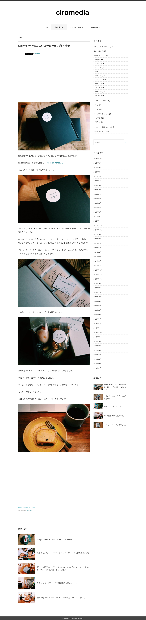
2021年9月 (97, 234)
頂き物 (97, 59)
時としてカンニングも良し (113, 406)
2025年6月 (97, 163)
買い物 (97, 95)
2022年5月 (97, 203)
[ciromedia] (73, 7)
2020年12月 (98, 270)
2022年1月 (97, 221)
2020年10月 (98, 279)
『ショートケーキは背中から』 (115, 425)
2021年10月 (98, 230)
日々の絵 (98, 91)
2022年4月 (97, 207)
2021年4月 (97, 252)
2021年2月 (97, 261)
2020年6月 (97, 297)
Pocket (37, 53)
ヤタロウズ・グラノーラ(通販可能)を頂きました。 (57, 583)
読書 (96, 71)
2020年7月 (97, 292)
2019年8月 (97, 341)
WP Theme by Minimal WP (77, 618)
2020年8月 (97, 288)
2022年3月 (97, 212)
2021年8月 (97, 239)
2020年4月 (97, 305)
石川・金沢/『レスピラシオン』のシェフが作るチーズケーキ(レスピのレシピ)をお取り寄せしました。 (63, 568)
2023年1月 (97, 181)
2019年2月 (97, 363)
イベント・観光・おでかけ (103, 127)
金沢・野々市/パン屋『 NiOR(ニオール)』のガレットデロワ (61, 597)
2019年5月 (97, 350)
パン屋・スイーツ (100, 100)
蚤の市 (97, 118)
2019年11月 (98, 328)
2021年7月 (97, 243)
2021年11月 (98, 225)
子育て (97, 83)
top (47, 27)
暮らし (97, 122)
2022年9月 (97, 185)
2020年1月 (97, 319)
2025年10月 (98, 158)
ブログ (97, 87)
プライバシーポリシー (102, 131)
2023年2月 (97, 176)
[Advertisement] (54, 83)
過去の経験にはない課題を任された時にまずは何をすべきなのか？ (115, 387)
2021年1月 (97, 265)
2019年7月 (97, 346)
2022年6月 (97, 198)
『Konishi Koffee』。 (55, 162)
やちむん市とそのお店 (102, 46)
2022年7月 (97, 194)
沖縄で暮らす (59, 27)
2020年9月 (97, 283)
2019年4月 (97, 355)
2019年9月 (97, 337)
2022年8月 (97, 190)
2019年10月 (98, 332)
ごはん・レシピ (100, 79)
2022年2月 (97, 216)
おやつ (20, 37)
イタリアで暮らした (77, 27)
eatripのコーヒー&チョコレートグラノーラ (54, 539)
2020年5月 (97, 301)
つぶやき (98, 75)
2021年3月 (97, 256)
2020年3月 (97, 310)
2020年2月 (97, 314)
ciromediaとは (96, 27)
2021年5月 (97, 247)
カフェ (96, 105)
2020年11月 (98, 274)
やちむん (98, 67)
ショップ (97, 109)
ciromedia (29, 510)
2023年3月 (97, 172)
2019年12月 (98, 323)
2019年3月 (97, 359)
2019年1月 (97, 368)
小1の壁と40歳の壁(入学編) (114, 415)
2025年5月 (97, 167)
